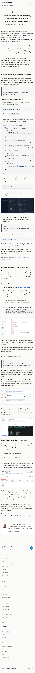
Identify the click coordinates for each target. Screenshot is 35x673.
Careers (5, 631)
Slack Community (6, 642)
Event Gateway (5, 558)
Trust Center (4, 659)
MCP (3, 589)
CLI (2, 578)
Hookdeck (4, 45)
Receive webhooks (6, 603)
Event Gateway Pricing (7, 564)
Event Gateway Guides (7, 614)
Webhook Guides (5, 622)
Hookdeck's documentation (23, 516)
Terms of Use (5, 649)
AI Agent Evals (5, 594)
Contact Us (4, 640)
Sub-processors (5, 657)
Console (3, 581)
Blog (3, 634)
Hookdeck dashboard (23, 287)
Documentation (5, 572)
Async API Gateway (6, 612)
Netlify (20, 37)
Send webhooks (5, 606)
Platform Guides (8, 5)
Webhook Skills (5, 592)
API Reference (5, 586)
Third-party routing (6, 609)
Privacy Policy (5, 651)
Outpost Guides (5, 617)
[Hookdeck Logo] (7, 2)
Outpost (4, 561)
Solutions (4, 569)
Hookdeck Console (17, 364)
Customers (4, 637)
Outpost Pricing (5, 566)
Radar (3, 584)
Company (4, 629)
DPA (3, 654)
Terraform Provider (6, 597)
